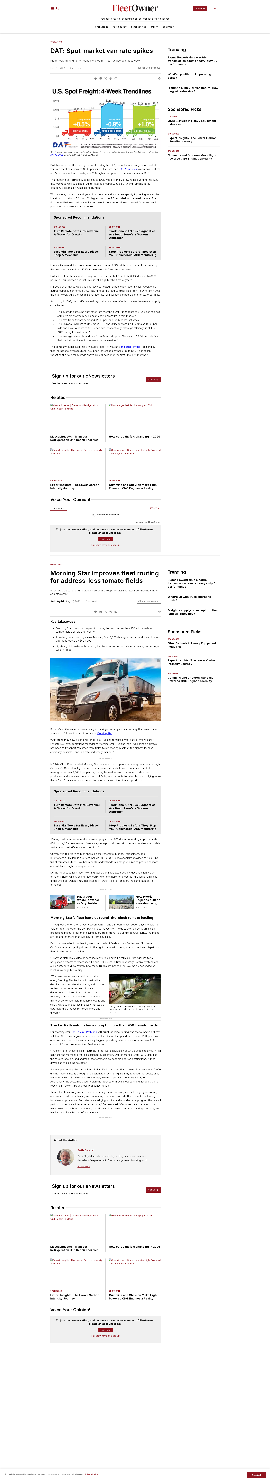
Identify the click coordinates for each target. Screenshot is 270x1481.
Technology (120, 27)
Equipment (169, 27)
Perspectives (138, 27)
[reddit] (110, 78)
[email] (115, 78)
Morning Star (104, 733)
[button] (52, 8)
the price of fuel (130, 346)
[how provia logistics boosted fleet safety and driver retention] (121, 902)
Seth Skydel (57, 601)
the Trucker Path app (84, 1032)
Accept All (256, 1475)
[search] (58, 8)
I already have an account (105, 545)
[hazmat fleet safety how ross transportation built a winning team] (62, 902)
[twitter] (105, 78)
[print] (159, 78)
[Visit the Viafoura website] (154, 522)
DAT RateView (57, 155)
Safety (154, 27)
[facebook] (95, 78)
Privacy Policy (91, 1474)
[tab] (58, 508)
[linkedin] (100, 78)
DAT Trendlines (128, 169)
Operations (101, 27)
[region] (105, 515)
